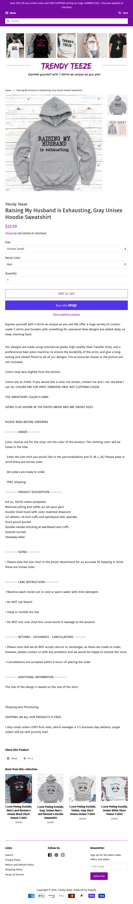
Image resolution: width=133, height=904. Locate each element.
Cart (125, 13)
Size (7, 242)
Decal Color (13, 258)
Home (8, 90)
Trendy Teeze (65, 890)
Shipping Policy (14, 869)
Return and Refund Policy (19, 864)
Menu (12, 13)
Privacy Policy (13, 859)
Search (9, 855)
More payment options (66, 314)
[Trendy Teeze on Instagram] (63, 855)
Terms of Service (14, 874)
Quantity (11, 273)
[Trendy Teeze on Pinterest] (56, 855)
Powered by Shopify (85, 890)
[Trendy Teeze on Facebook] (50, 855)
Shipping (10, 233)
